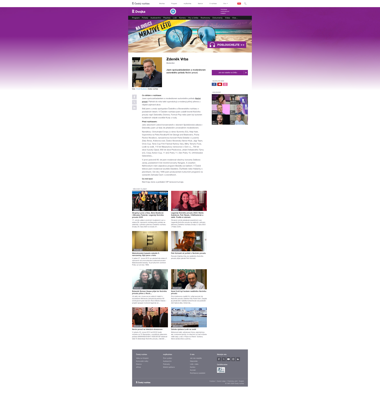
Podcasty (166, 364)
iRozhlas (162, 3)
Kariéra (192, 367)
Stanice (200, 3)
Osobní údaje (221, 381)
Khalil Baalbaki (141, 89)
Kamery (223, 13)
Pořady (145, 18)
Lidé (175, 18)
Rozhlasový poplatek (197, 373)
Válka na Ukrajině (142, 358)
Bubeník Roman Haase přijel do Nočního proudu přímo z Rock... (149, 292)
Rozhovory (205, 18)
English (241, 381)
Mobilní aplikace (169, 367)
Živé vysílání (167, 358)
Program (174, 3)
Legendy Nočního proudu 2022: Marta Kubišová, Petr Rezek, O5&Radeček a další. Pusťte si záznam (187, 215)
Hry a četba (193, 18)
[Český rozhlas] (141, 3)
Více (235, 18)
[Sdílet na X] (134, 102)
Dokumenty (217, 18)
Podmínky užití (232, 381)
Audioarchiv (225, 11)
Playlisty (167, 18)
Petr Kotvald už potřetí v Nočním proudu (188, 253)
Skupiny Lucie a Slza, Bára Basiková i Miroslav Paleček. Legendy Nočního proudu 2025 (148, 215)
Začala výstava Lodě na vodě (183, 329)
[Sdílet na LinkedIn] (134, 107)
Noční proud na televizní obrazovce (147, 329)
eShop (138, 367)
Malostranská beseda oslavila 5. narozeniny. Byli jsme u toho (146, 254)
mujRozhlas (187, 3)
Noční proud (191, 72)
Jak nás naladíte (196, 358)
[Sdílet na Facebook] (134, 97)
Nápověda (194, 361)
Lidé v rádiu (194, 364)
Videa (227, 18)
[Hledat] (245, 3)
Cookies (212, 381)
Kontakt (193, 370)
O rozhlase (213, 3)
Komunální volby (142, 361)
